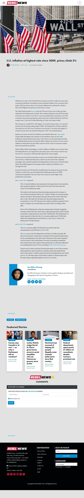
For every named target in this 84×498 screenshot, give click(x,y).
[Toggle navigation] (4, 3)
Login (38, 472)
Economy (10, 319)
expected (60, 134)
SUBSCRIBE (30, 391)
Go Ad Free (12, 97)
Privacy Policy (41, 451)
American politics (20, 319)
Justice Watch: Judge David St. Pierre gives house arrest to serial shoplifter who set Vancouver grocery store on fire (33, 353)
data (24, 234)
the (22, 180)
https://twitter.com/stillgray (36, 279)
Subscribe (40, 457)
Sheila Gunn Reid (12, 359)
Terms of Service (41, 454)
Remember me (15, 399)
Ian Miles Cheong (14, 65)
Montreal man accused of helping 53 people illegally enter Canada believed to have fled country (51, 352)
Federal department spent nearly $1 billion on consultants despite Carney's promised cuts (69, 351)
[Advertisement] (42, 84)
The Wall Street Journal (58, 245)
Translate (68, 467)
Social (39, 469)
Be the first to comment (36, 65)
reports (33, 111)
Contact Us (40, 466)
